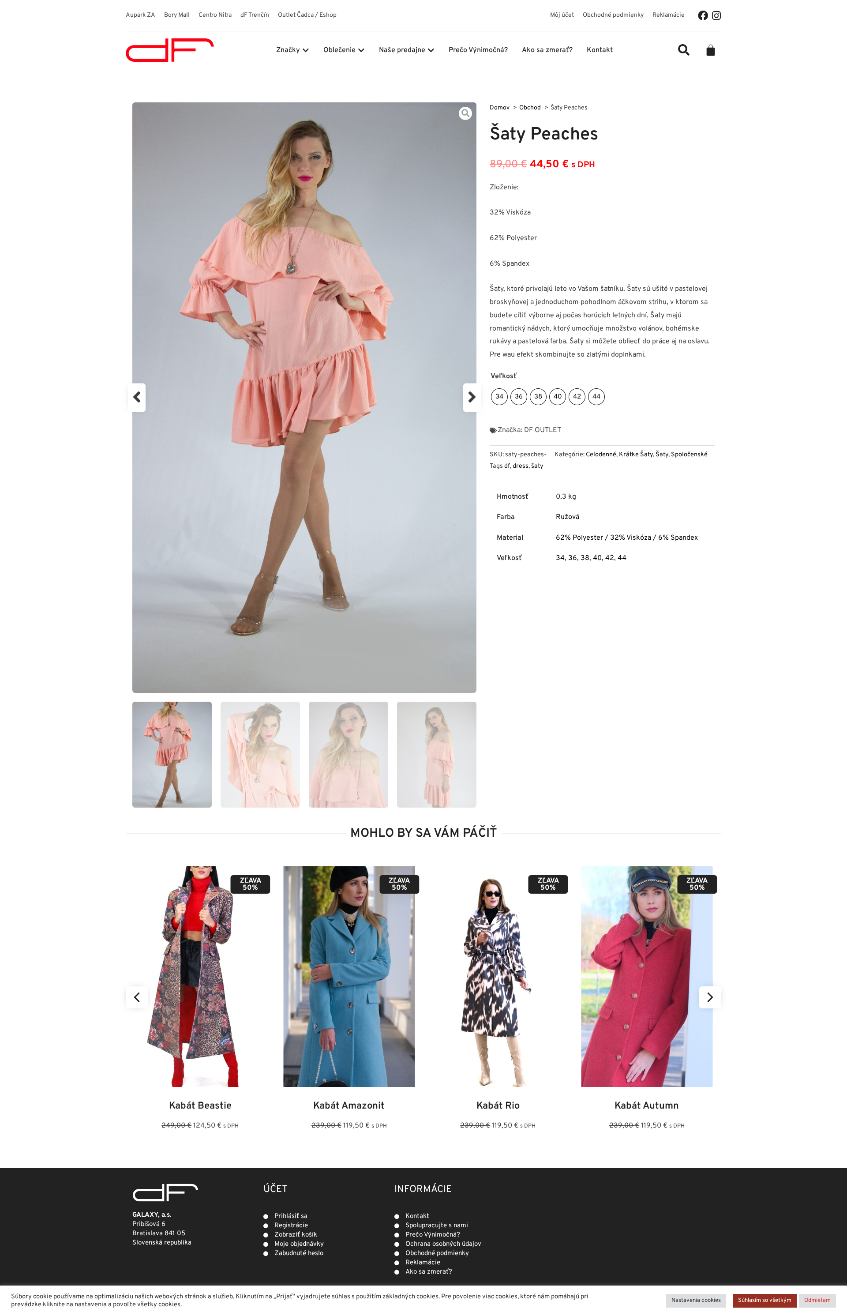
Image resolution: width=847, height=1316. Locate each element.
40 (597, 558)
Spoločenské (689, 455)
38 (585, 558)
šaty (537, 466)
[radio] (499, 397)
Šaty (662, 455)
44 (622, 558)
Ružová (567, 517)
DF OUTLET (542, 430)
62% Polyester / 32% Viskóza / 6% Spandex (627, 538)
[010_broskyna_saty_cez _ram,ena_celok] (304, 397)
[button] (684, 50)
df (507, 466)
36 (572, 558)
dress (520, 466)
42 (609, 558)
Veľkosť (504, 376)
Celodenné (601, 455)
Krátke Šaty (636, 455)
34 (560, 558)
